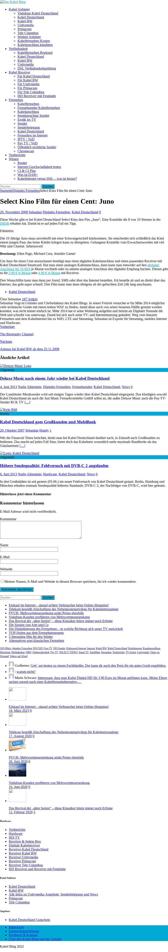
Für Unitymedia (28, 84)
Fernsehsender (82, 387)
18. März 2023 (19, 710)
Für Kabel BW (28, 80)
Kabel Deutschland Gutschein (29, 920)
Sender (22, 123)
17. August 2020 (20, 736)
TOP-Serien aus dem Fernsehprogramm (36, 633)
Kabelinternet (135, 648)
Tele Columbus (28, 33)
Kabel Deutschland (31, 17)
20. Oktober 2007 (12, 430)
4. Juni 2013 (8, 387)
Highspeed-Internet (76, 648)
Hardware (50, 474)
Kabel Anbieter (19, 9)
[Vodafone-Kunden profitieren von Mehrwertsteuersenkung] (17, 775)
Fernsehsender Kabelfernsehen (39, 108)
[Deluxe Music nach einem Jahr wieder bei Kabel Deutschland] (15, 366)
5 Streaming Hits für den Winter (31, 637)
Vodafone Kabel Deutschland (38, 13)
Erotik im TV (27, 119)
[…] (27, 402)
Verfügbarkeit (18, 49)
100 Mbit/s (5, 648)
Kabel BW (25, 21)
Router (22, 163)
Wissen (14, 159)
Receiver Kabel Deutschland (28, 849)
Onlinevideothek (40, 652)
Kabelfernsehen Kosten (34, 41)
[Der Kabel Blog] (13, 2)
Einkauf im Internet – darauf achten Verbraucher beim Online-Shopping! (59, 605)
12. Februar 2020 (21, 812)
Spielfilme (95, 652)
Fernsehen (16, 100)
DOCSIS (38, 648)
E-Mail (5, 557)
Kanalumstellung (151, 648)
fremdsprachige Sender (33, 115)
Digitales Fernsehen (56, 212)
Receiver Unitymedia (23, 857)
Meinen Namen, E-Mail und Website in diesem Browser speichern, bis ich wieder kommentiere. (70, 581)
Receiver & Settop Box (25, 841)
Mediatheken (18, 652)
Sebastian (35, 212)
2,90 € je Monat (19, 273)
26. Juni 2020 (18, 761)
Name (4, 545)
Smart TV (84, 652)
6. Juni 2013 (8, 474)
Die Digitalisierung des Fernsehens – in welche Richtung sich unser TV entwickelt (66, 629)
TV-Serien (131, 652)
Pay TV (54, 652)
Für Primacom (27, 88)
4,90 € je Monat (49, 273)
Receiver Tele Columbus (26, 865)
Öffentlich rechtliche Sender (37, 147)
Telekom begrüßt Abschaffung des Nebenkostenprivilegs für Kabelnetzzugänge (63, 609)
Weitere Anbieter (29, 37)
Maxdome (5, 652)
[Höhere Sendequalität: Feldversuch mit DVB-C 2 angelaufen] (19, 453)
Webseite (6, 569)
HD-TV (14, 837)
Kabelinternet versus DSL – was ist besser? (47, 178)
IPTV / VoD (26, 139)
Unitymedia (26, 25)
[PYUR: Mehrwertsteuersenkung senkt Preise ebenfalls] (17, 750)
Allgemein (34, 387)
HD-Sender (59, 648)
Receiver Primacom (22, 861)
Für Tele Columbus (31, 92)
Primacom (25, 29)
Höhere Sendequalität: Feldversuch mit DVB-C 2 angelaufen (54, 465)
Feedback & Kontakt (23, 935)
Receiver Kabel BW (23, 853)
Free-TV (48, 648)
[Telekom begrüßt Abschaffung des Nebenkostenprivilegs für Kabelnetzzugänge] (17, 724)
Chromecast (26, 151)
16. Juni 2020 (18, 787)
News (126, 387)
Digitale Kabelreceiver (24, 845)
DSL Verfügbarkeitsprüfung (37, 68)
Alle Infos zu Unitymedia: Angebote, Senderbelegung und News (53, 894)
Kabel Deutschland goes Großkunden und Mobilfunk (48, 422)
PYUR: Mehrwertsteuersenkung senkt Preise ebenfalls (46, 613)
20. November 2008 (14, 212)
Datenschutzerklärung (24, 931)
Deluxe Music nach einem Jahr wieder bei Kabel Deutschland (55, 378)
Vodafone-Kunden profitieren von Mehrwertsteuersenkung (49, 617)
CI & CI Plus (27, 171)
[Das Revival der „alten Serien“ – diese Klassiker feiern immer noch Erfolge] (17, 801)
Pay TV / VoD (28, 143)
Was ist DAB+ (28, 175)
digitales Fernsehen (22, 648)
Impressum (16, 927)
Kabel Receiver (19, 72)
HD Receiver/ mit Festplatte (37, 96)
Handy (44, 430)
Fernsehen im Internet (32, 135)
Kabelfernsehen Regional (35, 52)
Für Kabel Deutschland (34, 76)
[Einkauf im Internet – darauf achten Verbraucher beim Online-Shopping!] (17, 699)
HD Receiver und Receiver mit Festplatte (37, 869)
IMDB (4, 223)
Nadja (22, 387)
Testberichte (17, 155)
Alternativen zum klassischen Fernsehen (36, 640)
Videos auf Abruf (19, 656)
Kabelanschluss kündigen (35, 45)
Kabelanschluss (28, 112)
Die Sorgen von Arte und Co (29, 625)
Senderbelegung (29, 127)
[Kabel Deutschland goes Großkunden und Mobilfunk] (8, 409)
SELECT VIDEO (68, 652)
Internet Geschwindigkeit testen (39, 167)
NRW (29, 652)
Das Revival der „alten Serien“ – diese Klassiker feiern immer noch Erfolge (61, 621)
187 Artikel (29, 299)
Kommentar (8, 519)
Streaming (106, 652)
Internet (91, 648)
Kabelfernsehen (28, 104)
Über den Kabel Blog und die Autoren (35, 939)
